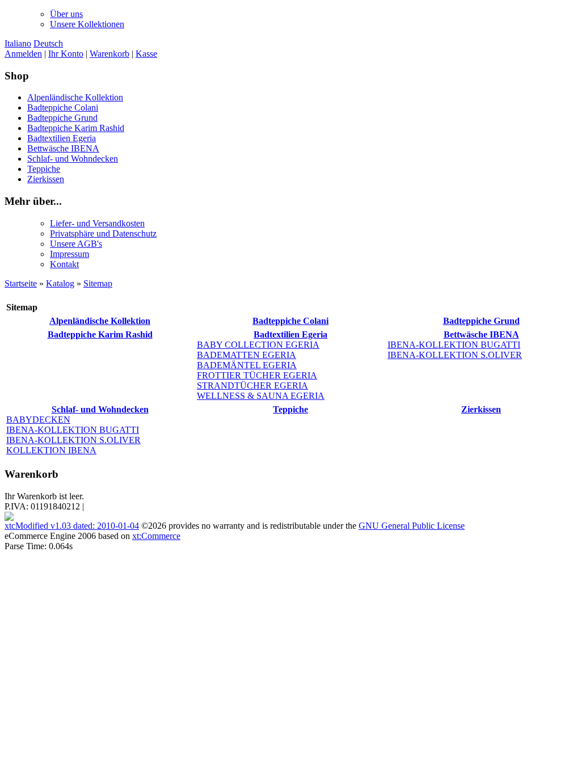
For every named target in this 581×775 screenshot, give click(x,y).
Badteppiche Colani (62, 107)
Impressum (69, 254)
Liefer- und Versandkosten (97, 223)
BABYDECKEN (38, 419)
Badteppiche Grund (62, 118)
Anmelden (23, 53)
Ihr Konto (65, 53)
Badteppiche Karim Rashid (75, 128)
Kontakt (64, 264)
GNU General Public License (412, 525)
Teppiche (43, 169)
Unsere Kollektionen (87, 24)
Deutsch (48, 43)
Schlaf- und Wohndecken (72, 158)
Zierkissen (45, 179)
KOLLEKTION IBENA (51, 450)
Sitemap (97, 283)
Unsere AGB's (76, 243)
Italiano (18, 43)
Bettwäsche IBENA (63, 148)
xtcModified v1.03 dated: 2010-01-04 (72, 525)
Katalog (60, 283)
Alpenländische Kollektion (75, 97)
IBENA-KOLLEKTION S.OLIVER (455, 355)
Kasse (146, 53)
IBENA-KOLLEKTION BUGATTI (454, 344)
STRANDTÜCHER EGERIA (252, 385)
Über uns (66, 14)
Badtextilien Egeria (61, 138)
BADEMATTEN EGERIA (246, 355)
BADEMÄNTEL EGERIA (247, 365)
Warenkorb (109, 53)
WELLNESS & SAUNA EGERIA (261, 396)
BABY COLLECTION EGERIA (258, 344)
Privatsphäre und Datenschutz (103, 233)
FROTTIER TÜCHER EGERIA (257, 375)
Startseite (21, 283)
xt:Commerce (156, 536)
